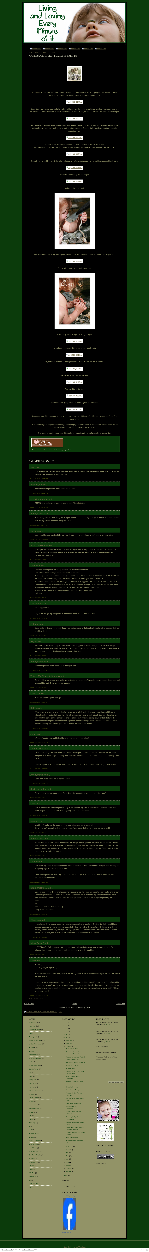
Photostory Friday (34, 1065)
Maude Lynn (36, 603)
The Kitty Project (33, 1069)
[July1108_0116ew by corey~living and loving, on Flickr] (74, 396)
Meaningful (32, 1037)
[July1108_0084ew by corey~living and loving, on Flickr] (74, 168)
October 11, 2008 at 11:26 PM (39, 507)
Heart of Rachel (38, 545)
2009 (66, 1034)
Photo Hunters (33, 1055)
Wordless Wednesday (35, 1044)
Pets (30, 1072)
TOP (147, 1249)
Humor (31, 1076)
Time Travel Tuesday (35, 1155)
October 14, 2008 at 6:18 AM (38, 914)
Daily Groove (32, 1176)
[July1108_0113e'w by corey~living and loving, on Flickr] (74, 355)
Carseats (31, 1169)
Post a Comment (36, 999)
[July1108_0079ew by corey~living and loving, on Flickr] (74, 138)
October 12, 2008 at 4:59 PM (38, 815)
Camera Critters (41, 450)
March (68, 1165)
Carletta (34, 693)
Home (75, 1004)
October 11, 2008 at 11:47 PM (39, 525)
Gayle (33, 531)
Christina (35, 920)
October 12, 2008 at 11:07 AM (39, 742)
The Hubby (32, 1123)
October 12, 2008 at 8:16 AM (38, 670)
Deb (32, 960)
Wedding (31, 1137)
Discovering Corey (34, 1029)
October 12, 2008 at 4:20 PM (38, 798)
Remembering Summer (73, 1087)
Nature (50, 450)
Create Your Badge (67, 1232)
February (69, 1168)
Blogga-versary (33, 1162)
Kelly (33, 708)
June (33, 734)
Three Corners (33, 1133)
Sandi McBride (38, 888)
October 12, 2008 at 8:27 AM (38, 687)
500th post (32, 1158)
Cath (32, 803)
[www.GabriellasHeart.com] (107, 1121)
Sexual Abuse (33, 1148)
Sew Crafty (32, 1087)
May (67, 1159)
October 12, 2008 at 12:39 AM (39, 539)
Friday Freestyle (33, 1144)
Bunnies (31, 1101)
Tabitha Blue (36, 748)
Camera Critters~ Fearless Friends (53, 55)
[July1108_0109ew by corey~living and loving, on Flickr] (74, 382)
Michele (34, 565)
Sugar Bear (67, 450)
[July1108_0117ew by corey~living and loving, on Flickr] (74, 409)
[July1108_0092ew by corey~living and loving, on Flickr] (74, 249)
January (68, 1171)
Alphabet (31, 1112)
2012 (66, 1025)
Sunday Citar (32, 1080)
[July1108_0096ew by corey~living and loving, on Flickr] (74, 261)
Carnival (31, 1166)
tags (30, 1126)
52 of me (31, 1051)
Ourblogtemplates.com (28, 1249)
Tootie (33, 861)
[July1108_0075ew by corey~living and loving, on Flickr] (74, 118)
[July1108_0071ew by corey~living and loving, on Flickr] (74, 102)
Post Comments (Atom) (80, 1007)
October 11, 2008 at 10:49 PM (39, 493)
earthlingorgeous (39, 499)
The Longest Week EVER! (73, 1103)
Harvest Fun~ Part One (72, 1065)
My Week (31, 1047)
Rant (30, 1115)
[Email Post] (64, 447)
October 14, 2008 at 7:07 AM (38, 937)
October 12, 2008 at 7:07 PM (38, 856)
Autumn (34, 624)
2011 (66, 1028)
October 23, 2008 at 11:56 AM (39, 995)
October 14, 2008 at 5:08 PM (38, 954)
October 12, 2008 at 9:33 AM (38, 702)
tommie (34, 821)
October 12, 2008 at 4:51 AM (38, 560)
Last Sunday (35, 92)
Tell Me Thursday (34, 1108)
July (67, 1153)
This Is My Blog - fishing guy (45, 676)
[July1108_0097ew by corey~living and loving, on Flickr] (74, 329)
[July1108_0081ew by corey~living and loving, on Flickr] (74, 154)
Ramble (31, 1062)
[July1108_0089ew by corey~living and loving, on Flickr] (74, 181)
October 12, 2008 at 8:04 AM (38, 656)
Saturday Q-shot (33, 1183)
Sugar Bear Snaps (34, 1151)
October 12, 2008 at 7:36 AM (38, 635)
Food (30, 1130)
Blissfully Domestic (34, 1140)
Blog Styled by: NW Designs (75, 1247)
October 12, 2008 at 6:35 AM (38, 598)
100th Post (32, 1173)
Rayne (33, 641)
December (69, 1040)
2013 (66, 1022)
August (68, 1150)
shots (79, 503)
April (67, 1162)
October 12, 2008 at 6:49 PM (38, 832)
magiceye (35, 484)
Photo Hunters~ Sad (72, 1137)
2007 (66, 1175)
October (68, 1046)
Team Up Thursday (34, 1090)
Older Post (120, 1004)
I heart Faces (32, 1083)
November (69, 1043)
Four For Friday (33, 1105)
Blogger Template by (7, 1249)
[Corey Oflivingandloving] (69, 1230)
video (30, 1187)
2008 (66, 1038)
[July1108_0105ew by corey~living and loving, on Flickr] (74, 369)
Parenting (31, 1094)
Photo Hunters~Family (72, 1090)
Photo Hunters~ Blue (72, 1049)
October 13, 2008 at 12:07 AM (39, 882)
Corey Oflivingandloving (68, 1196)
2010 (66, 1031)
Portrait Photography (35, 1058)
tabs (30, 1180)
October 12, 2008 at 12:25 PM (39, 769)
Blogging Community (35, 1040)
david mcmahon (38, 789)
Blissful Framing (70, 1068)
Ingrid (33, 467)
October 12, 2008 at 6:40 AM (38, 618)
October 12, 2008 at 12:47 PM (39, 783)
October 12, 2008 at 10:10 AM (39, 728)
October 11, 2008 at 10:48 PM (39, 479)
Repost (31, 1119)
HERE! (108, 1024)
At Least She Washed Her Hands (75, 1062)
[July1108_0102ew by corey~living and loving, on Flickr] (74, 341)
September (69, 1147)
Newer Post (29, 1004)
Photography (57, 450)
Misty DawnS (37, 943)
